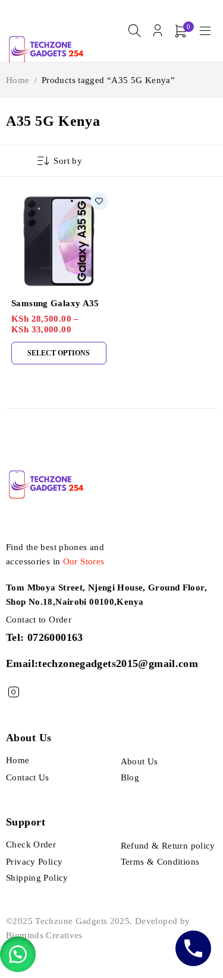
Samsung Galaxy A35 (55, 303)
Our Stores (84, 561)
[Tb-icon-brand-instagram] (13, 692)
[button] (18, 954)
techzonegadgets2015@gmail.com (118, 663)
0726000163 (55, 637)
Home (18, 80)
